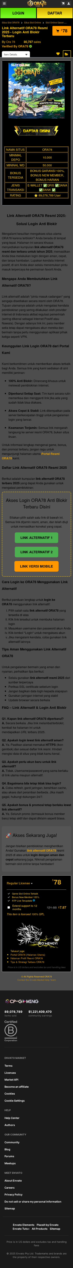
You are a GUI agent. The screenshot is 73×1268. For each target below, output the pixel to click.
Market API (11, 1079)
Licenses (10, 1072)
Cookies (9, 1093)
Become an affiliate (16, 1086)
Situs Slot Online (32, 22)
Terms (8, 1065)
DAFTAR (55, 13)
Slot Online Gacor (55, 22)
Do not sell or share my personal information (32, 1201)
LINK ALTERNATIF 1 (36, 537)
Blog (7, 1149)
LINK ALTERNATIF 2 (36, 552)
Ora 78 (10, 42)
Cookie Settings (14, 1100)
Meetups (10, 1163)
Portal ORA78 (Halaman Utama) (27, 954)
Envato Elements (23, 1224)
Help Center (11, 1117)
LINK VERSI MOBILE (36, 566)
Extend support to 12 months (39, 907)
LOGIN (18, 13)
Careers (9, 1187)
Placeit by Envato (48, 1224)
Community (11, 1142)
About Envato (13, 1180)
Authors (9, 1125)
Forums (9, 1156)
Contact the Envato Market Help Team (36, 979)
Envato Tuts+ (21, 1228)
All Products (40, 1228)
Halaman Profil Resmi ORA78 (26, 958)
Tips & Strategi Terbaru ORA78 (27, 962)
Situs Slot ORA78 (10, 22)
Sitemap (9, 1208)
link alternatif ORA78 (41, 850)
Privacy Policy (13, 1194)
